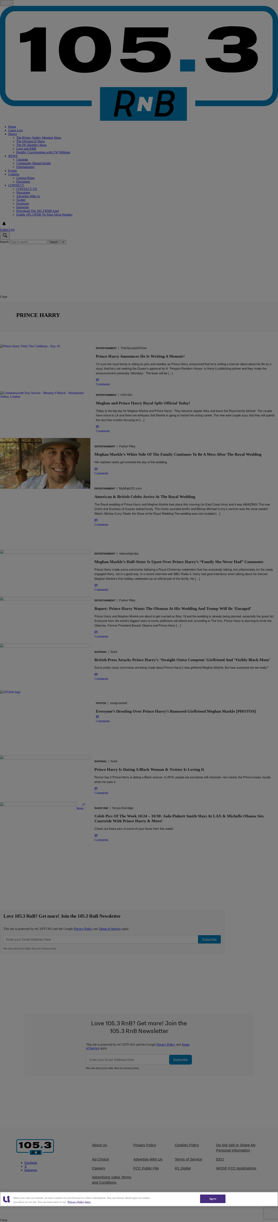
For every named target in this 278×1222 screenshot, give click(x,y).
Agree (212, 1198)
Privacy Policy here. (79, 1201)
